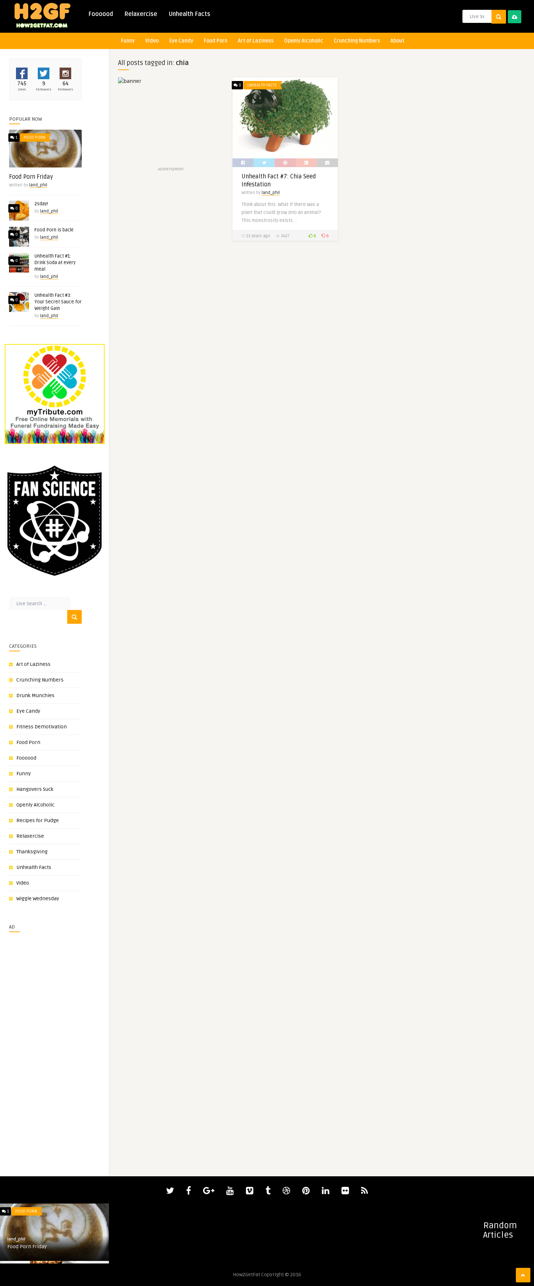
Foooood (100, 14)
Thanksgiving (32, 852)
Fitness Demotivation (41, 727)
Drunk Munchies (35, 695)
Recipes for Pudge (37, 820)
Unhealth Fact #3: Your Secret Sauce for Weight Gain (58, 301)
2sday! (41, 204)
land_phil (38, 185)
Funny (128, 41)
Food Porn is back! (54, 230)
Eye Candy (181, 41)
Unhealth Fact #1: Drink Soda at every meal (55, 262)
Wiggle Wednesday (37, 898)
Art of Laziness (256, 41)
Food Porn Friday (31, 177)
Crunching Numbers (357, 41)
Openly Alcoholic (303, 41)
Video (152, 41)
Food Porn (215, 41)
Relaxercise (140, 14)
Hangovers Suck (34, 789)
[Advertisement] (31, 1047)
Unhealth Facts (189, 14)
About (397, 41)
